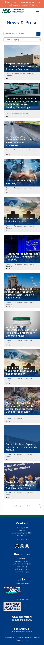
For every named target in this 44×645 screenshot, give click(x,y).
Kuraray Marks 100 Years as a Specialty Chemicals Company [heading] (22, 256)
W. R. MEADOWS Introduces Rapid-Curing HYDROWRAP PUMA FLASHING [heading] (20, 141)
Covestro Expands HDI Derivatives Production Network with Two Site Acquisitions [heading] (20, 293)
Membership (22, 566)
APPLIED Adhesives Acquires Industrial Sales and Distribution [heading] (21, 371)
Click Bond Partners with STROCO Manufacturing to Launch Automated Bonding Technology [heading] (22, 103)
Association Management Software (22, 631)
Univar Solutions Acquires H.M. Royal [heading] (21, 182)
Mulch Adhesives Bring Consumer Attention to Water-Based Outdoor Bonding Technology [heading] (20, 407)
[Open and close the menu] (32, 11)
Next (39, 507)
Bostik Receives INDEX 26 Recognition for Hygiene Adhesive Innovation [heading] (21, 485)
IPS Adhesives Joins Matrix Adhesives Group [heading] (22, 220)
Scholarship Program (22, 564)
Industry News (28, 74)
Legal (26, 640)
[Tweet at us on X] (17, 546)
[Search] (38, 34)
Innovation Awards (22, 561)
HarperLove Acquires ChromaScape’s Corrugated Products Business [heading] (22, 66)
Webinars (22, 558)
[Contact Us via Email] (27, 546)
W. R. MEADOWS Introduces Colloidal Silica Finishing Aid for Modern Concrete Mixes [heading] (21, 331)
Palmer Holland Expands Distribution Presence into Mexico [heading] (21, 447)
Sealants (9, 76)
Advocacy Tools (22, 569)
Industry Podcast (22, 572)
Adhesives (18, 74)
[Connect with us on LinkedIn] (22, 546)
